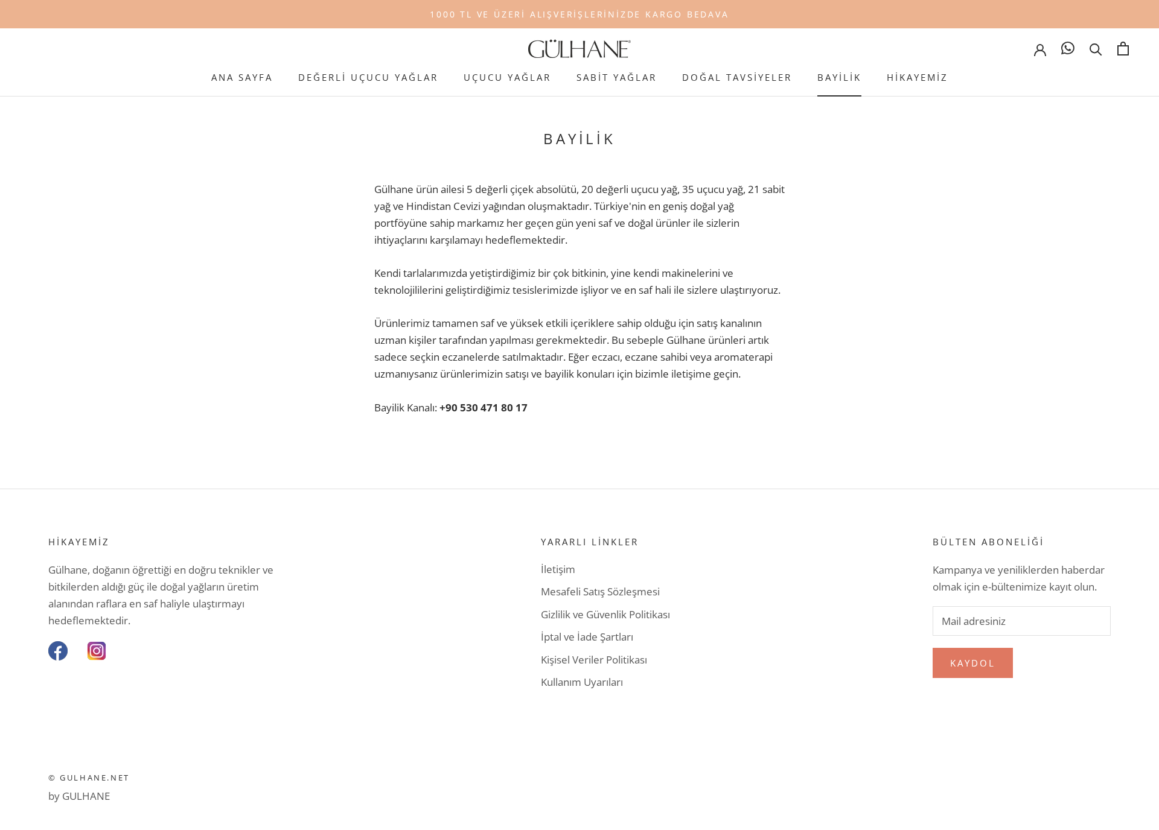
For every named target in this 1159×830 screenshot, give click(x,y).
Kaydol (972, 663)
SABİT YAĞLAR (616, 77)
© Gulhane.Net (89, 777)
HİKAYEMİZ (917, 77)
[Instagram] (96, 651)
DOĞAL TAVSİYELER (737, 77)
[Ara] (1096, 48)
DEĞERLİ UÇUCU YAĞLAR (368, 77)
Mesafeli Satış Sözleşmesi (600, 591)
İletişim (558, 569)
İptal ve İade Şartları (587, 637)
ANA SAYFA (242, 77)
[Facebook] (58, 651)
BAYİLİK (839, 77)
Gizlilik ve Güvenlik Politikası (605, 614)
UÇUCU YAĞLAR (507, 77)
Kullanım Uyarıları (582, 682)
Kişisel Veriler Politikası (594, 660)
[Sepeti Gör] (1123, 48)
